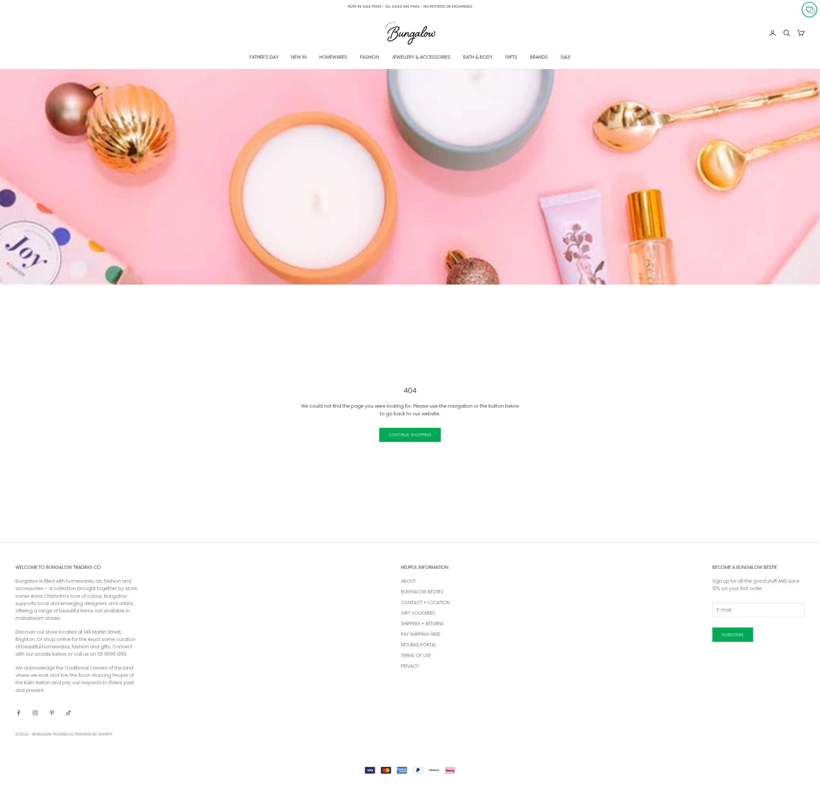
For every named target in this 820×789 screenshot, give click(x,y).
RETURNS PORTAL (418, 645)
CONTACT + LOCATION (425, 602)
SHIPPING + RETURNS (422, 623)
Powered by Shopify (93, 734)
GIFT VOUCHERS (418, 613)
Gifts (511, 57)
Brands (539, 57)
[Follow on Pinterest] (52, 713)
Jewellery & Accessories (421, 57)
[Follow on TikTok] (68, 713)
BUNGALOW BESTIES (422, 591)
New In (299, 57)
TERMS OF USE (416, 655)
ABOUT (408, 581)
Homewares (333, 57)
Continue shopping (410, 435)
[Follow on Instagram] (35, 713)
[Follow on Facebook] (18, 713)
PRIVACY (410, 666)
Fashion (369, 57)
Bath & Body (477, 57)
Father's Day (264, 57)
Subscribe (733, 635)
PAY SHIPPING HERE (420, 634)
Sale (565, 57)
